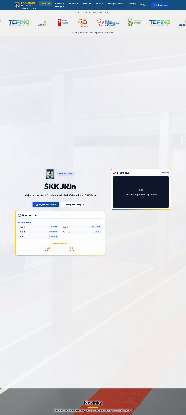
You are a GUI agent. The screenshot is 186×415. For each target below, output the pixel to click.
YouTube (165, 173)
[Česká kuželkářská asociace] (70, 22)
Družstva (73, 3)
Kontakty (132, 3)
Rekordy (87, 3)
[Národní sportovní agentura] (25, 23)
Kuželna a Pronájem (59, 5)
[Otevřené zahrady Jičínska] (97, 22)
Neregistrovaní (115, 3)
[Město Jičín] (145, 22)
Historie (99, 3)
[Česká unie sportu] (45, 22)
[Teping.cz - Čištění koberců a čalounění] (122, 23)
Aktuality (45, 3)
